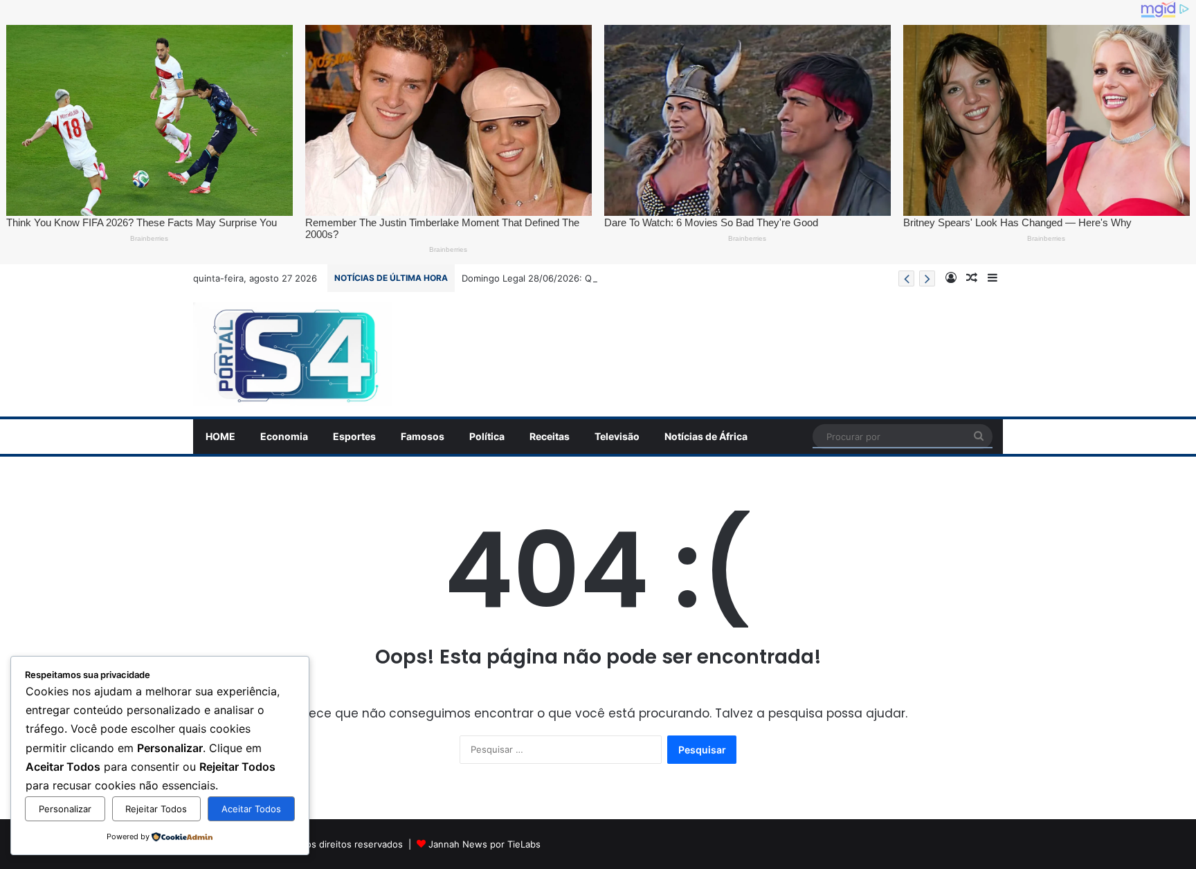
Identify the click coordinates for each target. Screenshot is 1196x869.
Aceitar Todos (251, 808)
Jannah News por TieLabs (484, 844)
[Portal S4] (292, 354)
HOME (220, 436)
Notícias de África (706, 436)
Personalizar (65, 808)
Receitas (549, 436)
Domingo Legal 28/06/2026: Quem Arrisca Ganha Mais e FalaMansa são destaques (640, 278)
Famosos (422, 436)
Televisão (617, 436)
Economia (284, 436)
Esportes (354, 436)
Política (487, 436)
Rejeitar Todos (156, 808)
